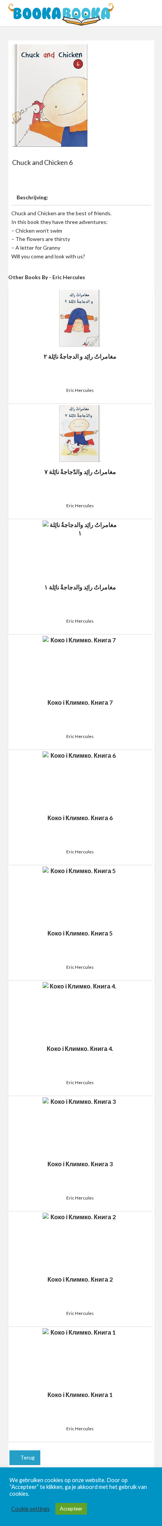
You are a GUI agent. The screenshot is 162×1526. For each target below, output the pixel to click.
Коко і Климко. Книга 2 (80, 1279)
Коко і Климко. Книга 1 (80, 1394)
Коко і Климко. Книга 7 (80, 702)
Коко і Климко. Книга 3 (80, 1163)
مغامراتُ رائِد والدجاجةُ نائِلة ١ (80, 587)
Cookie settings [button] (30, 1509)
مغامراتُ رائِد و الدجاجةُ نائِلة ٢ (80, 356)
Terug (27, 1457)
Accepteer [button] (71, 1509)
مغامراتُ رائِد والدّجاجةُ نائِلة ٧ (80, 471)
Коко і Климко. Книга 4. (80, 1048)
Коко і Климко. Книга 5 (80, 933)
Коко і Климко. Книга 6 (80, 817)
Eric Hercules (80, 390)
